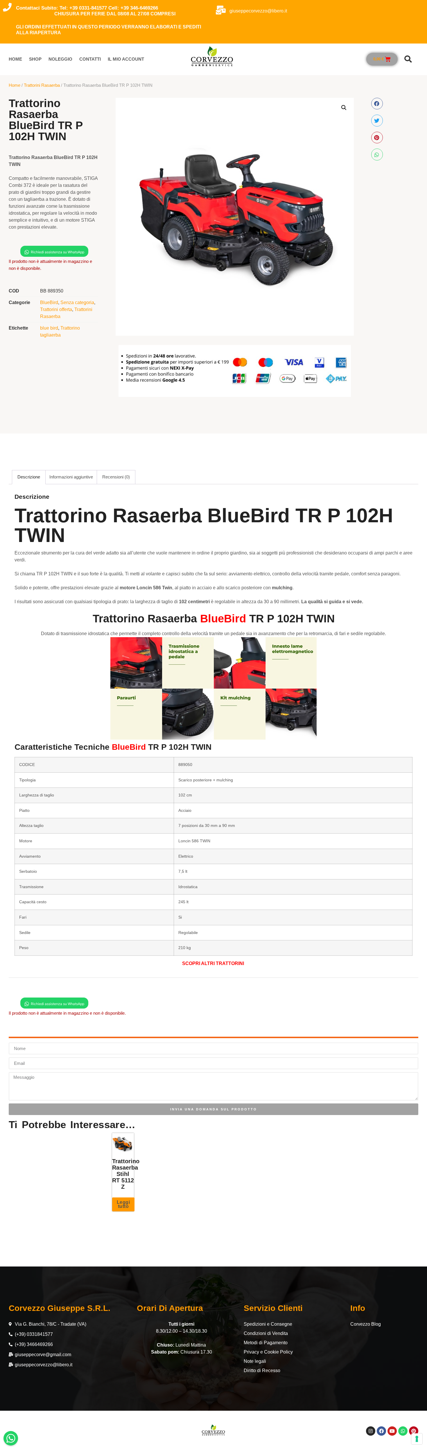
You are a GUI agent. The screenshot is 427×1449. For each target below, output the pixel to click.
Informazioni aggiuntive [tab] (71, 476)
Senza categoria (77, 302)
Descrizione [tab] (28, 476)
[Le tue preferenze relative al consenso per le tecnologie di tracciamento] (416, 1438)
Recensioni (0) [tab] (116, 476)
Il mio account (126, 59)
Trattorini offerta (56, 309)
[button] (408, 59)
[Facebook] (381, 1431)
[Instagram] (370, 1431)
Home (15, 59)
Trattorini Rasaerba (42, 85)
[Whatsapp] (403, 1431)
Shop (35, 59)
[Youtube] (392, 1431)
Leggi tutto (123, 1204)
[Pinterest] (413, 1431)
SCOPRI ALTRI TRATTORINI (213, 963)
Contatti (90, 59)
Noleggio (60, 59)
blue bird (49, 328)
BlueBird (49, 302)
